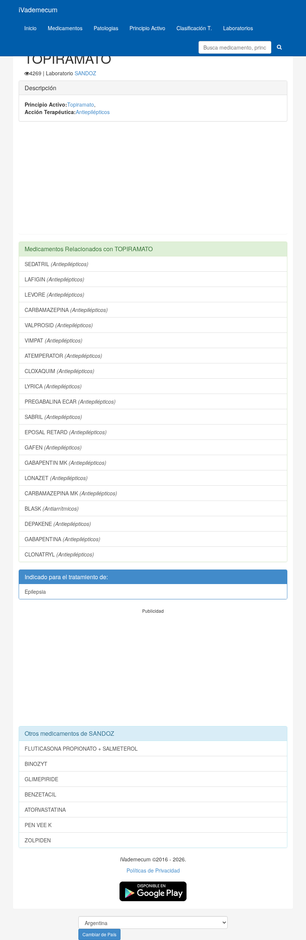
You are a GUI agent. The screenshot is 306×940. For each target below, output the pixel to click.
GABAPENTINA (62, 539)
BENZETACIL (40, 794)
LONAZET (56, 478)
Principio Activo (147, 28)
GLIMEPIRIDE (41, 779)
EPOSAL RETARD (66, 432)
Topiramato (80, 104)
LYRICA (53, 386)
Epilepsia (35, 591)
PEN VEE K (38, 825)
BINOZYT (36, 763)
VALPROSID (59, 325)
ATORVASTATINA (45, 809)
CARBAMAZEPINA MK (71, 493)
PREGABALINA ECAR (70, 401)
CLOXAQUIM (59, 371)
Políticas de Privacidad (153, 870)
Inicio (30, 28)
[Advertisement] (153, 181)
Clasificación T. (194, 28)
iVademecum (38, 9)
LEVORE (54, 294)
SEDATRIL (56, 264)
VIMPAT (53, 340)
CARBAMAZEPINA (66, 309)
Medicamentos (65, 28)
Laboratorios (238, 28)
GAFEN (53, 447)
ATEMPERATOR (63, 355)
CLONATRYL (59, 554)
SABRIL (53, 416)
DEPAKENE (58, 523)
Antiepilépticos (93, 112)
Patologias (106, 28)
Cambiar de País (99, 934)
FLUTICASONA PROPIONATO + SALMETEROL (81, 748)
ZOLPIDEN (38, 840)
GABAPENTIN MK (65, 462)
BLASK (52, 508)
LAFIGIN (54, 279)
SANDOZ (85, 73)
